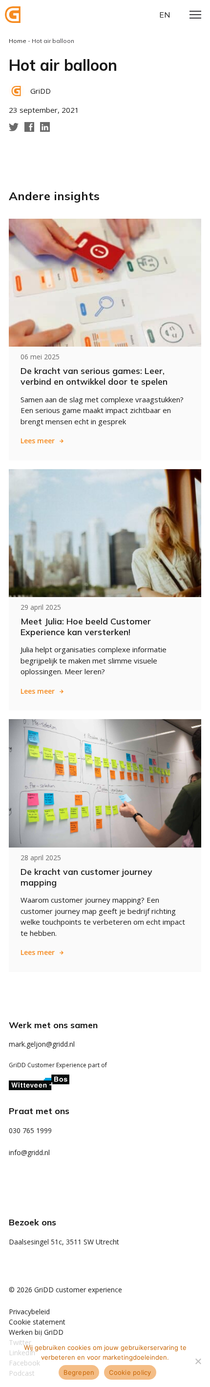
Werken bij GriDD (36, 1332)
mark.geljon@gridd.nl (42, 1044)
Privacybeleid (29, 1311)
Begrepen (78, 1372)
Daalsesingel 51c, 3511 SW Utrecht (64, 1241)
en (164, 15)
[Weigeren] (198, 1361)
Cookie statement (37, 1321)
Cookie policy (130, 1372)
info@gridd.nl (29, 1152)
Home (17, 40)
